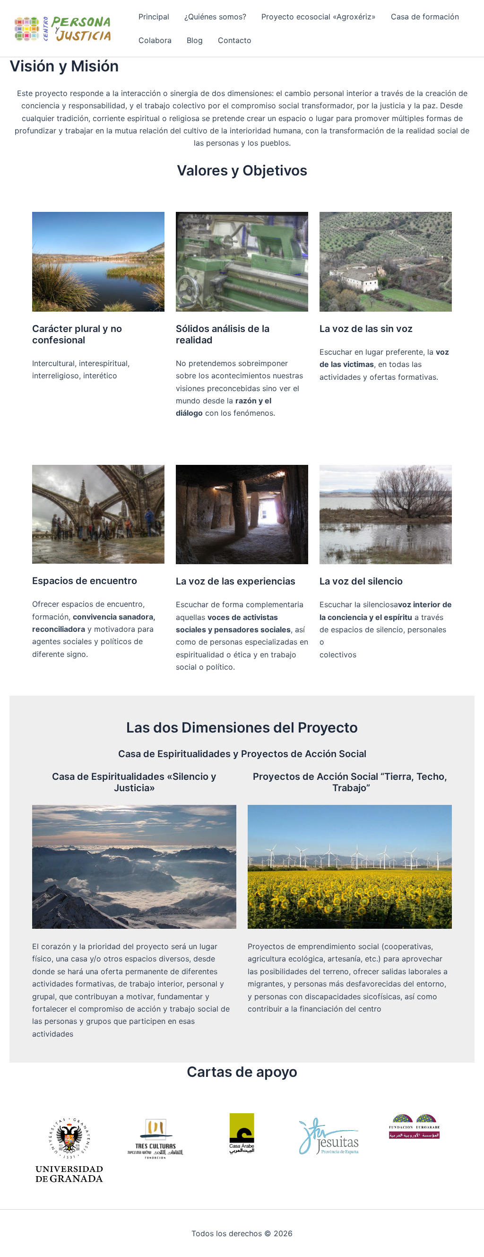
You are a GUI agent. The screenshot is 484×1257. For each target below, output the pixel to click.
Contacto (234, 40)
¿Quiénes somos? (215, 16)
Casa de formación (425, 16)
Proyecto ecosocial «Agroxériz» (318, 16)
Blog (195, 40)
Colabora (155, 40)
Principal (153, 16)
